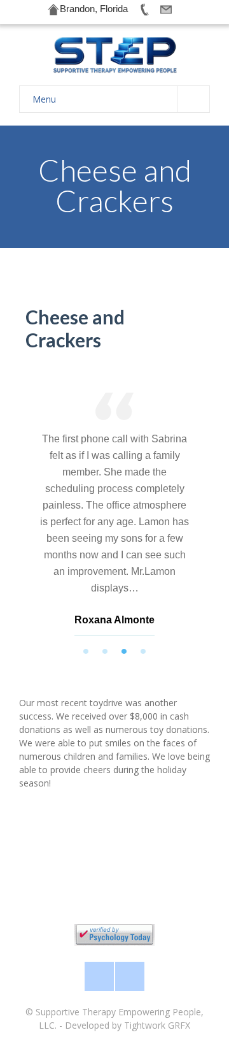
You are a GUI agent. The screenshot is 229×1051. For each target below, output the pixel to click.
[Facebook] (99, 976)
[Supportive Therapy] (114, 55)
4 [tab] (143, 651)
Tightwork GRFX (157, 1025)
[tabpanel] (114, 517)
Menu (44, 99)
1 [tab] (86, 651)
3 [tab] (124, 651)
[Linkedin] (129, 976)
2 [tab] (105, 651)
